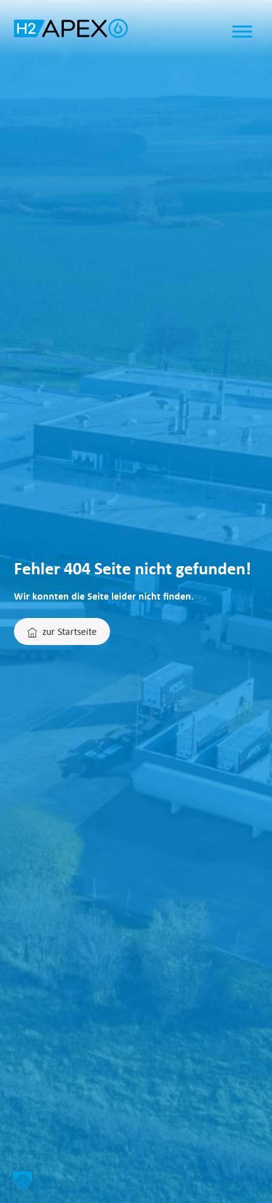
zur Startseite (69, 631)
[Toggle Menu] (242, 31)
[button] (23, 1180)
